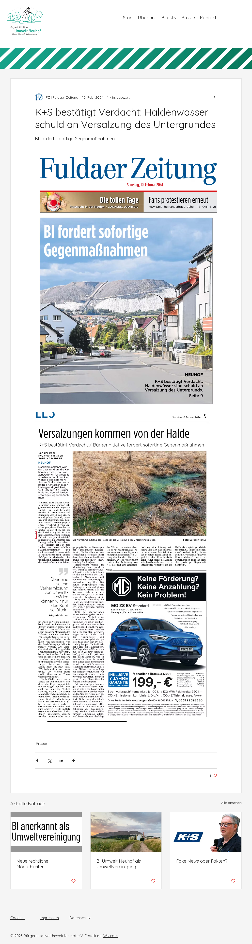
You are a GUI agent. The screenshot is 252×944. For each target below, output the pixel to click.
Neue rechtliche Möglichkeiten (32, 864)
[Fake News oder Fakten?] (205, 832)
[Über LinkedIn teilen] (61, 760)
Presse (41, 743)
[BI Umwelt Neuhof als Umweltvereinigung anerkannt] (126, 832)
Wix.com (110, 935)
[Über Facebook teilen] (37, 760)
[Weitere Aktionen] (214, 97)
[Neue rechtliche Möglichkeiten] (46, 832)
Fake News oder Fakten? (201, 861)
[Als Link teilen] (73, 760)
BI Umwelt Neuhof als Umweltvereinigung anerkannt (118, 864)
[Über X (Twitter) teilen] (49, 760)
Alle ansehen (231, 803)
